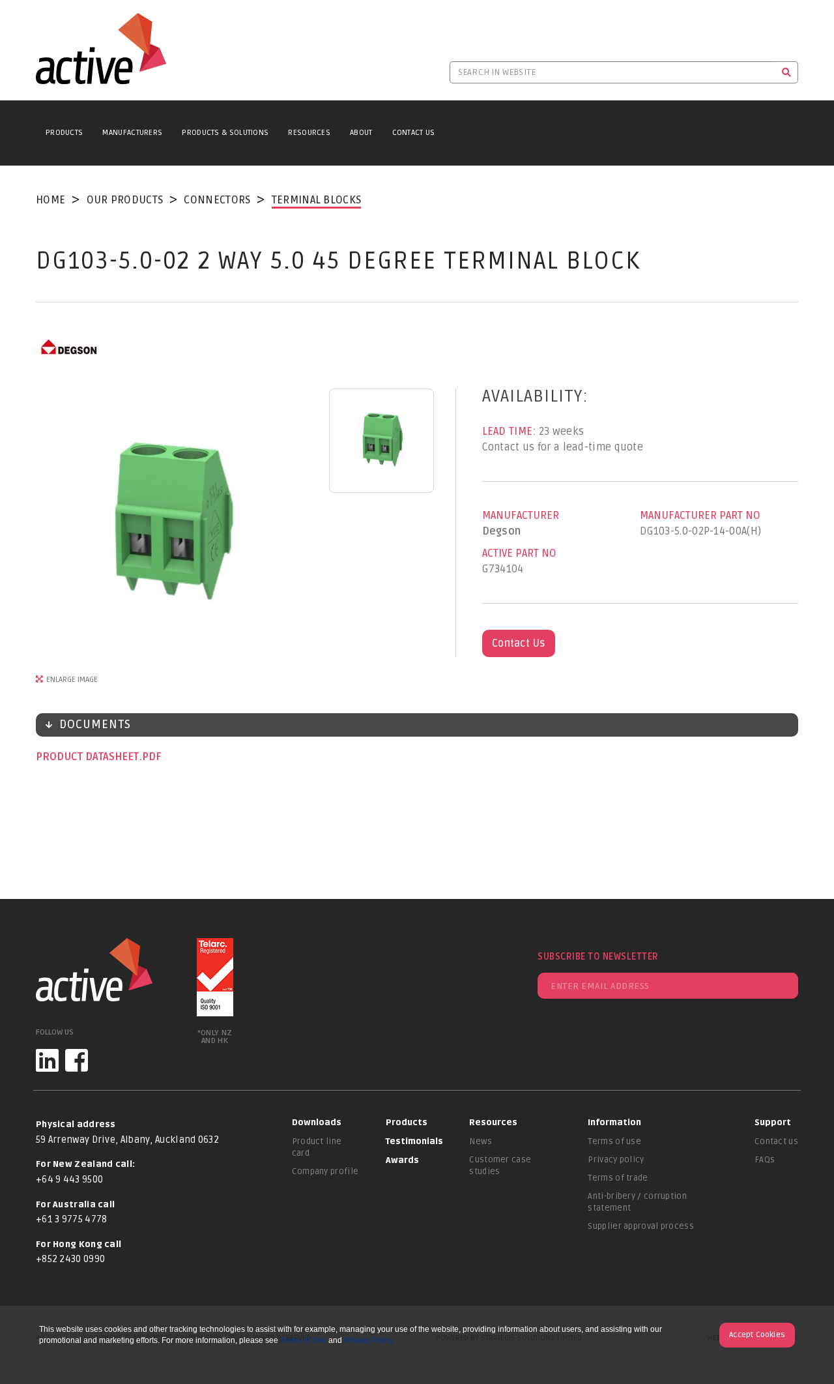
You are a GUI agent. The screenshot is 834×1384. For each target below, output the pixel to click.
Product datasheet (88, 756)
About (361, 133)
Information (614, 1122)
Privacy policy (616, 1160)
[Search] (786, 72)
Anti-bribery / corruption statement (637, 1202)
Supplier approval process (641, 1226)
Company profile (325, 1171)
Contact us (776, 1141)
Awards (402, 1160)
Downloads (316, 1122)
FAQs (765, 1160)
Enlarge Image (72, 680)
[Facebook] (76, 1060)
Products (64, 133)
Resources (309, 133)
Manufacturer (520, 515)
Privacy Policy (369, 1340)
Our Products (125, 200)
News (480, 1141)
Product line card (317, 1147)
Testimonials (414, 1141)
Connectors (217, 200)
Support (773, 1122)
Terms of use (614, 1141)
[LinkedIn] (47, 1060)
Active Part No (519, 553)
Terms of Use (303, 1340)
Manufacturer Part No (700, 515)
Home (50, 200)
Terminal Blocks (317, 200)
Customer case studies (500, 1166)
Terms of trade (618, 1178)
